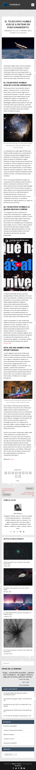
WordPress (18, 765)
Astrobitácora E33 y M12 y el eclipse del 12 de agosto (17, 705)
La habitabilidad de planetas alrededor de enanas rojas (17, 613)
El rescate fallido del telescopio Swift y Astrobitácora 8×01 (15, 693)
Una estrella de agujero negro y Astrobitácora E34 (18, 699)
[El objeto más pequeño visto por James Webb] (18, 576)
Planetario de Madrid (10, 743)
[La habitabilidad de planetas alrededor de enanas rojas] (18, 602)
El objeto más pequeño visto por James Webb (16, 588)
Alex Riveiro (15, 30)
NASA (12, 459)
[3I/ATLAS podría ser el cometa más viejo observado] (18, 551)
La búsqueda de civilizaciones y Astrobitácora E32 (17, 710)
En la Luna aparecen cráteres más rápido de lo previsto (18, 650)
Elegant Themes (16, 764)
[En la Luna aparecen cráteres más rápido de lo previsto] (18, 633)
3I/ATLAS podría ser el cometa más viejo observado (17, 563)
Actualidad (13, 33)
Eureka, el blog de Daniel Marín (13, 730)
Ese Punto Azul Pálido (10, 726)
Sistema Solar (7, 343)
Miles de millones (9, 734)
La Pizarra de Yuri (9, 739)
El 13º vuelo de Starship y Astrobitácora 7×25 (17, 716)
